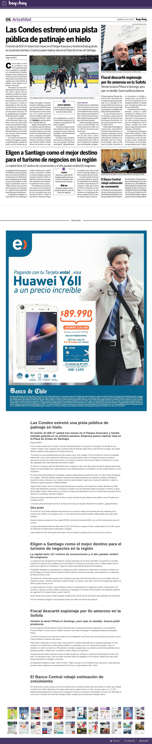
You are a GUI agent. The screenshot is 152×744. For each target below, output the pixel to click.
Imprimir (145, 741)
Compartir (130, 741)
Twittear (116, 741)
